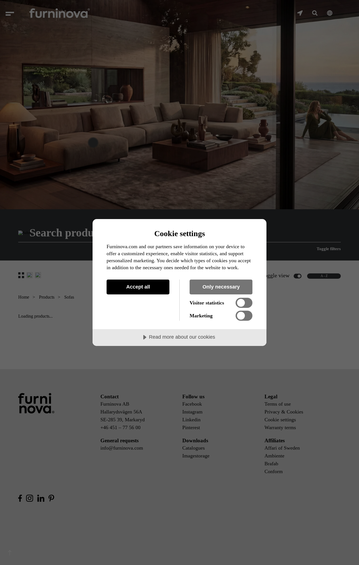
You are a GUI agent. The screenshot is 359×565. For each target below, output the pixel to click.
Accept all (138, 287)
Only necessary (221, 287)
